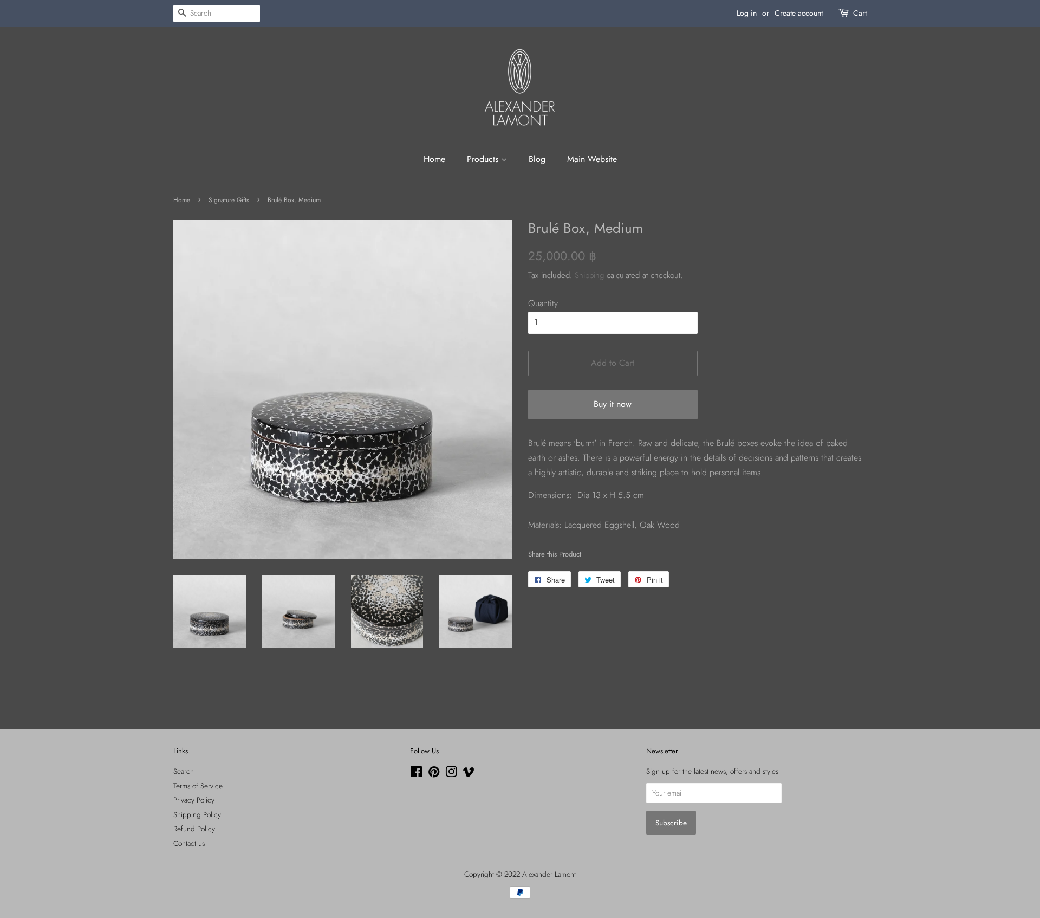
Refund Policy (194, 828)
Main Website (592, 159)
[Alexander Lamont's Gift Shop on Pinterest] (434, 773)
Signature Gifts (229, 200)
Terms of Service (198, 785)
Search (183, 771)
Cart (860, 13)
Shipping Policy (197, 814)
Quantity (543, 303)
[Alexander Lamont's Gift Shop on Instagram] (451, 773)
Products (484, 159)
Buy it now (613, 404)
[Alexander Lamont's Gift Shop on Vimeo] (468, 773)
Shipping (589, 275)
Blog (537, 159)
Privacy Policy (193, 799)
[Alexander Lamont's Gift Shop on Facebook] (416, 773)
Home (434, 159)
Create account (799, 13)
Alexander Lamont (549, 874)
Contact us (189, 843)
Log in (747, 13)
